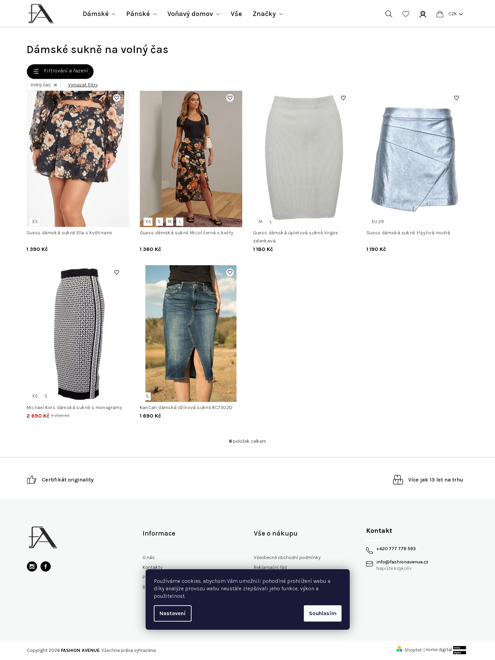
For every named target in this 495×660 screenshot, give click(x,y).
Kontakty (152, 567)
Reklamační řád (270, 567)
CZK (452, 14)
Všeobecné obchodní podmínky (287, 557)
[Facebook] (45, 566)
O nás (149, 557)
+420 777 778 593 (396, 548)
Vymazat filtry (83, 85)
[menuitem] (99, 14)
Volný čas (41, 85)
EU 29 (378, 221)
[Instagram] (32, 566)
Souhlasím (322, 613)
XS (35, 221)
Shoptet (413, 650)
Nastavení (173, 613)
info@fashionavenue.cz (402, 562)
